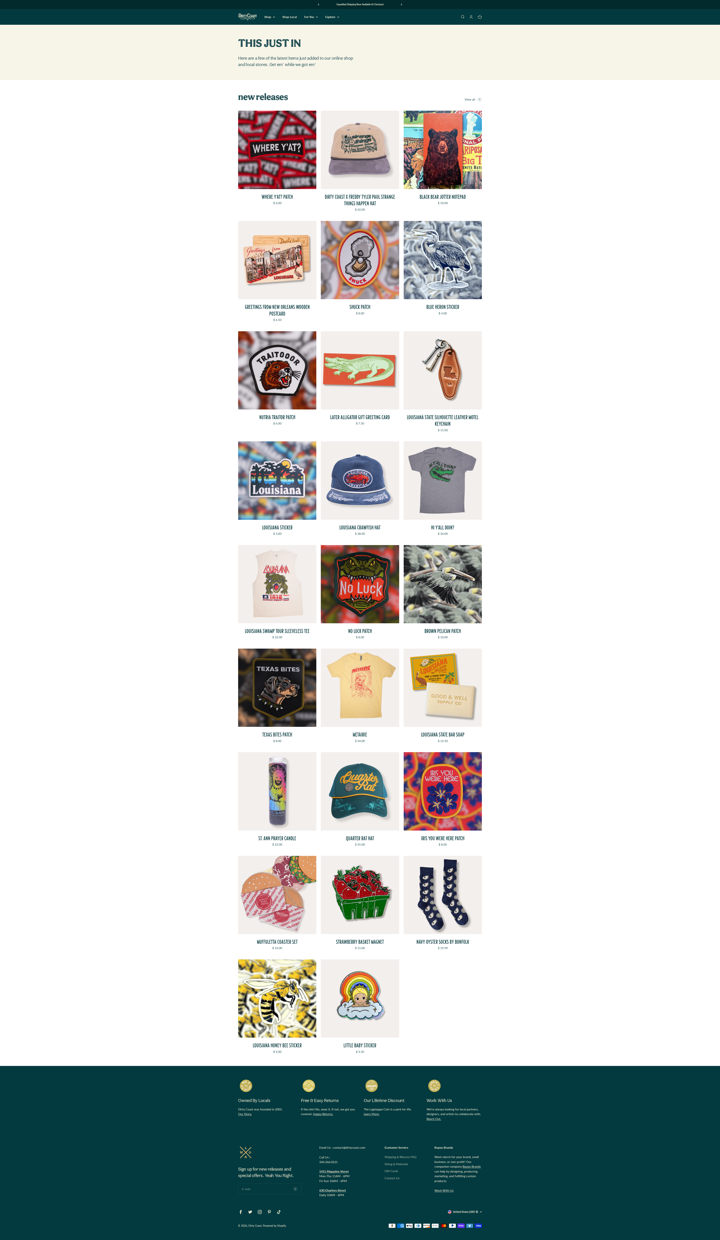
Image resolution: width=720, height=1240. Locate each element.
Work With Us (444, 1190)
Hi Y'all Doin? (442, 527)
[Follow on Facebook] (240, 1211)
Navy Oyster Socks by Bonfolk (442, 942)
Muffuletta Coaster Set (277, 942)
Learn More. (372, 1114)
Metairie (360, 735)
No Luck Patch (360, 631)
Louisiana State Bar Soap (442, 735)
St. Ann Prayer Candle (277, 838)
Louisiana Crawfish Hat (359, 527)
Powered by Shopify (274, 1225)
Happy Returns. (323, 1114)
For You (309, 17)
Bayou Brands (472, 1166)
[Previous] (318, 4)
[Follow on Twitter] (250, 1211)
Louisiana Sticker (277, 527)
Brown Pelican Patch (442, 631)
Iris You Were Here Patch (442, 838)
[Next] (401, 4)
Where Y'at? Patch (277, 197)
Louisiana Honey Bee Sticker (277, 1045)
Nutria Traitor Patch (277, 417)
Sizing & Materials (396, 1164)
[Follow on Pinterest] (269, 1211)
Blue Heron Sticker (442, 307)
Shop (267, 17)
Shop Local (289, 17)
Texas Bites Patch (277, 735)
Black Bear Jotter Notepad (443, 197)
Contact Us (392, 1178)
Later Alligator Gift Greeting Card (360, 417)
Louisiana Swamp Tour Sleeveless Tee (277, 631)
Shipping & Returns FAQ (400, 1157)
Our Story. (245, 1114)
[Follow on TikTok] (278, 1211)
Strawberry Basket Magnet (360, 942)
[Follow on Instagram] (259, 1211)
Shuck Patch (360, 307)
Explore (330, 17)
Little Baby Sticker (360, 1045)
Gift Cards (391, 1171)
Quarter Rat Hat (360, 838)
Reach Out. (434, 1119)
